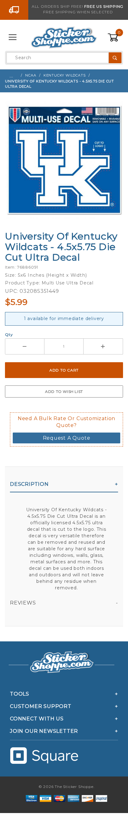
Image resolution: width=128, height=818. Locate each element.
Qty (9, 334)
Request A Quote (66, 438)
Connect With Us (37, 719)
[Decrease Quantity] (24, 346)
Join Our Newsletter (44, 731)
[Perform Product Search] (115, 57)
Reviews (23, 603)
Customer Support (40, 706)
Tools (19, 694)
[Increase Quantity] (103, 346)
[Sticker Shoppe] (64, 37)
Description (29, 484)
